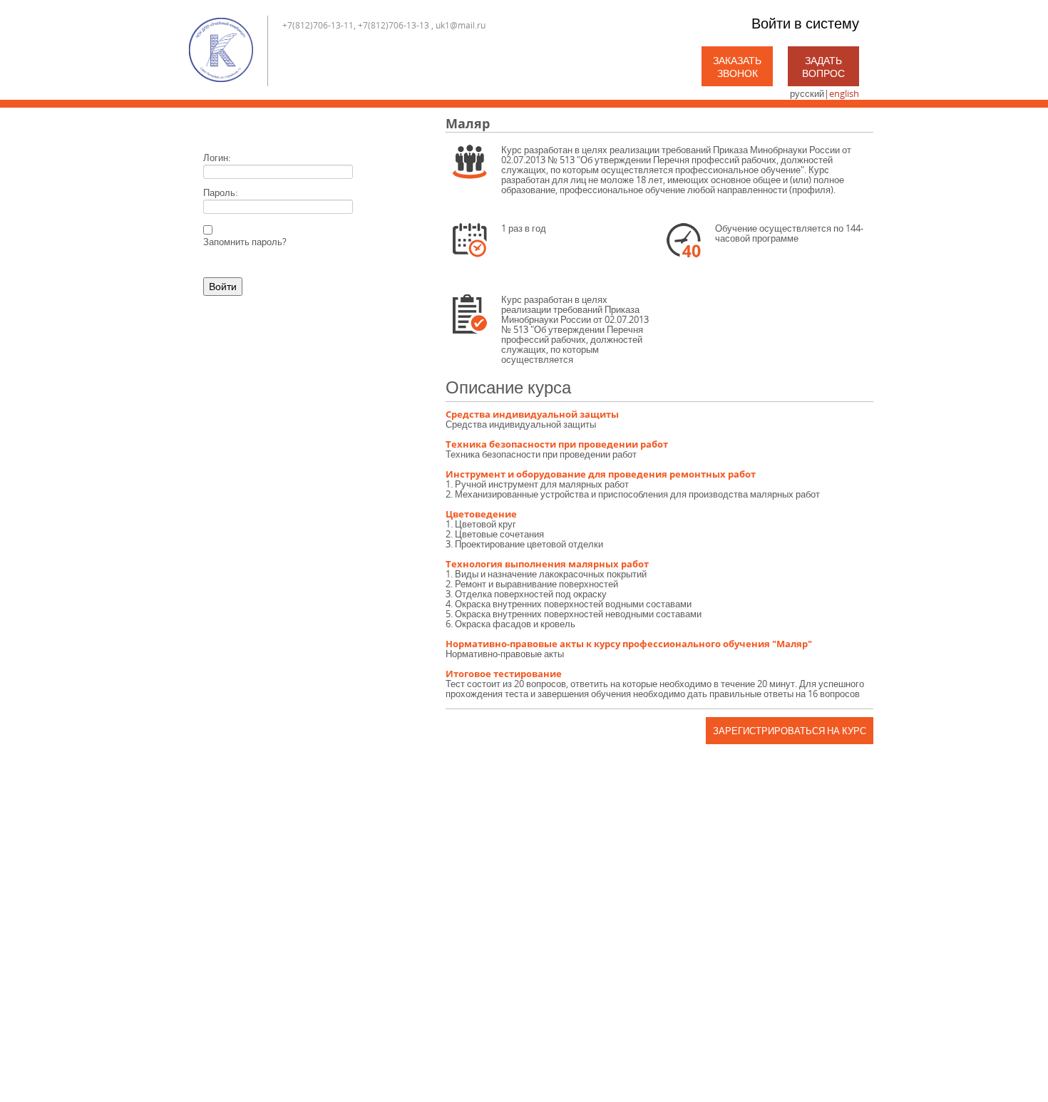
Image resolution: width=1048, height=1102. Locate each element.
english (844, 93)
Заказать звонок (737, 66)
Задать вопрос (823, 66)
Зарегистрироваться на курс (789, 730)
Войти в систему (805, 23)
